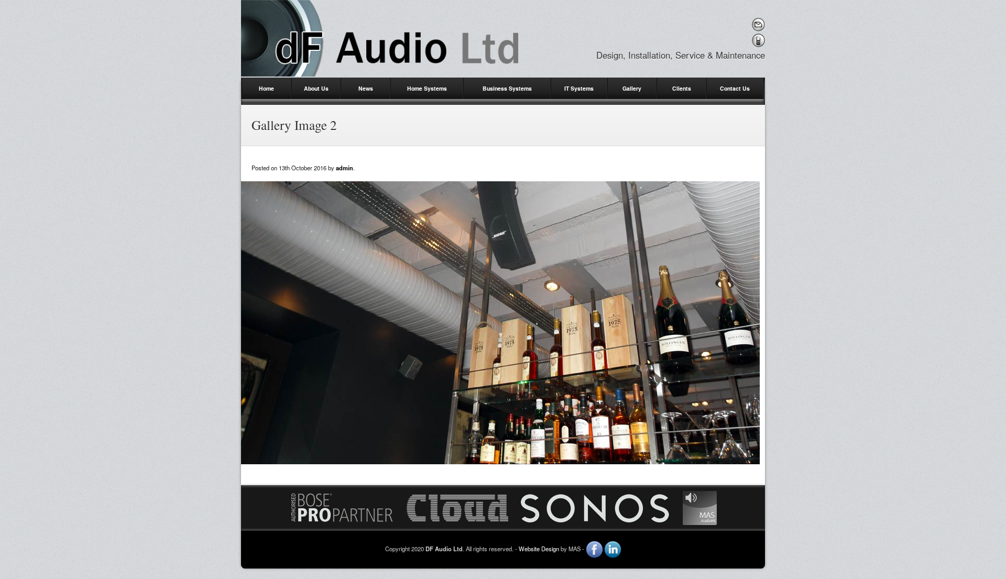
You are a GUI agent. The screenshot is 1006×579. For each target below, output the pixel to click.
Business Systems (507, 88)
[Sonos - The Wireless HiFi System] (595, 506)
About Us (316, 88)
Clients (681, 88)
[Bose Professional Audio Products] (341, 506)
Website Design (539, 548)
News (365, 88)
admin (344, 167)
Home (266, 88)
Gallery (631, 88)
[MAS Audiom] (699, 506)
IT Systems (579, 88)
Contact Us (735, 88)
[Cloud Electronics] (457, 506)
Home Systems (427, 88)
